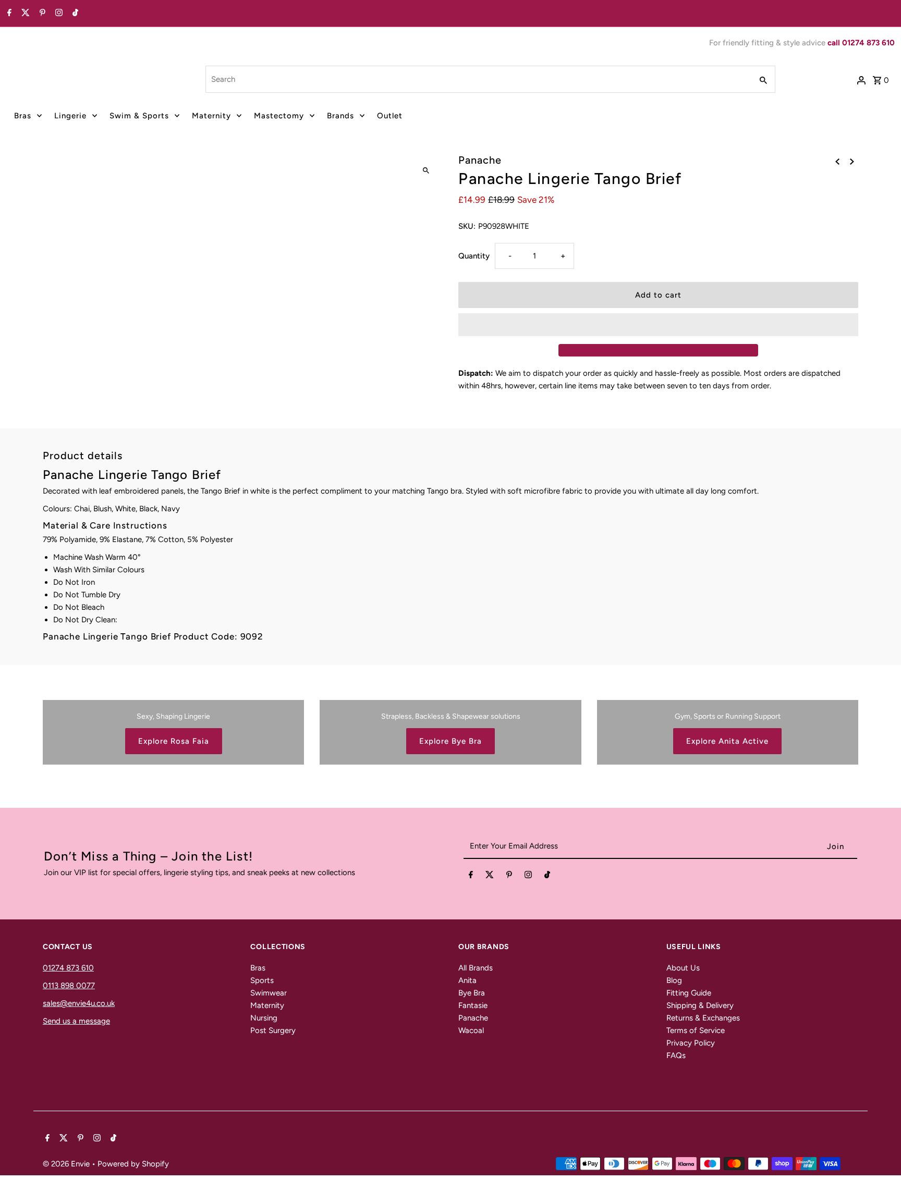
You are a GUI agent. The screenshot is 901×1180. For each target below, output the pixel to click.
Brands (340, 115)
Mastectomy (279, 115)
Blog (674, 980)
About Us (683, 968)
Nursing (263, 1018)
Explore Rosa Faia (173, 741)
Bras (22, 115)
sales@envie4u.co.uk (79, 1003)
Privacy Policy (690, 1043)
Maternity (211, 115)
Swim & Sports (139, 115)
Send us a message (76, 1021)
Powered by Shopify (133, 1164)
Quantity (474, 256)
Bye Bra (471, 993)
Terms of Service (695, 1030)
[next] (852, 161)
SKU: (467, 226)
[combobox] (478, 79)
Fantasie (473, 1005)
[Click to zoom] (425, 170)
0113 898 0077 (69, 985)
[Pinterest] (41, 13)
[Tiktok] (74, 13)
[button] (658, 324)
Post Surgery (273, 1030)
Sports (262, 980)
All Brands (475, 968)
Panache (473, 1018)
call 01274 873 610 (861, 42)
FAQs (676, 1055)
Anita (467, 980)
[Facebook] (8, 13)
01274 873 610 (68, 968)
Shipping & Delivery (700, 1005)
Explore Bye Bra (450, 741)
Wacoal (471, 1030)
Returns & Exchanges (703, 1018)
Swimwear (268, 993)
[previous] (837, 161)
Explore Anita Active (727, 741)
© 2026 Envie (67, 1164)
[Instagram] (58, 13)
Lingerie (70, 115)
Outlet (390, 115)
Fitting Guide (688, 993)
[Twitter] (24, 13)
